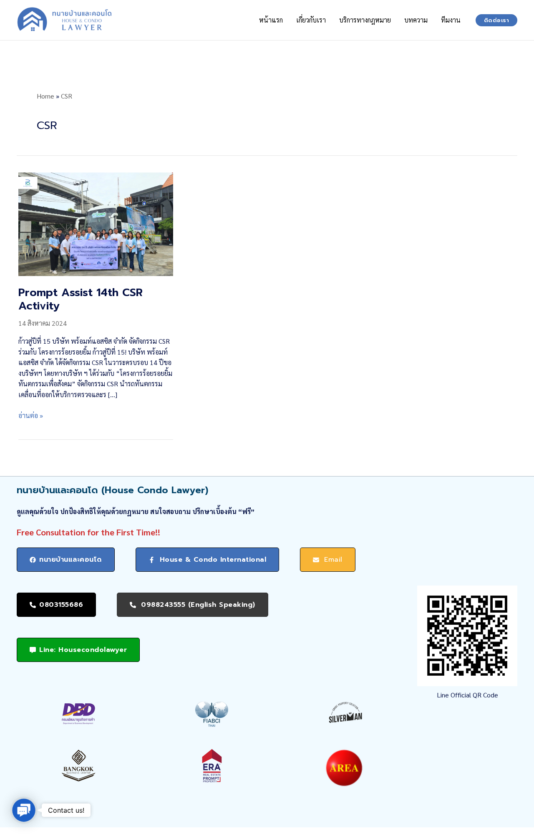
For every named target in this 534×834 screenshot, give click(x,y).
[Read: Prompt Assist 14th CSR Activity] (95, 223)
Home (45, 95)
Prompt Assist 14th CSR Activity (80, 299)
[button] (497, 20)
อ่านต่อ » (30, 416)
